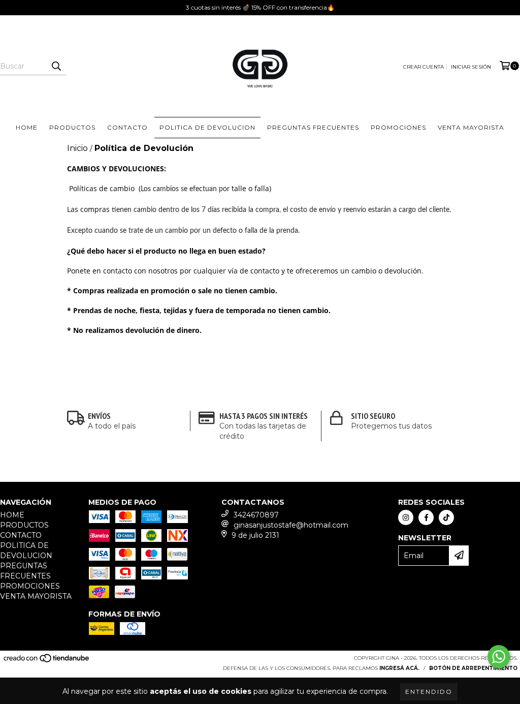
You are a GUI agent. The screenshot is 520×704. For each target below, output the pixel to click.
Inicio (77, 148)
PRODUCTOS (72, 127)
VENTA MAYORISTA (471, 127)
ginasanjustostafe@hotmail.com (291, 525)
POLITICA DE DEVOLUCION (207, 127)
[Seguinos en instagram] (405, 517)
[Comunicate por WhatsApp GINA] (499, 656)
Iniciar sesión (471, 67)
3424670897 (256, 514)
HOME (27, 127)
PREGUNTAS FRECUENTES (313, 127)
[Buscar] (56, 66)
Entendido (428, 691)
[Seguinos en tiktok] (446, 517)
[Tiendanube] (47, 661)
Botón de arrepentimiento (473, 668)
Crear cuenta (423, 67)
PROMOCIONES (398, 127)
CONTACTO (127, 127)
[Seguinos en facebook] (426, 517)
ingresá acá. (399, 668)
